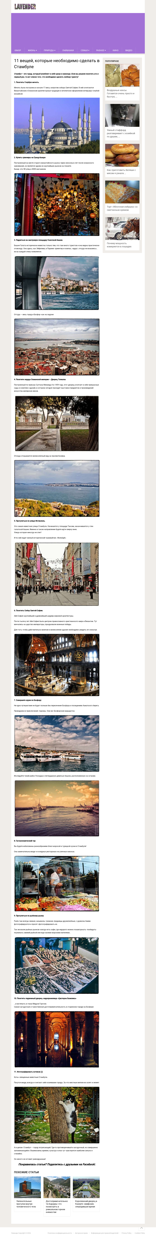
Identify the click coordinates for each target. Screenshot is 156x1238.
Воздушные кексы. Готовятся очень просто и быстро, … (120, 93)
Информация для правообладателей (104, 1233)
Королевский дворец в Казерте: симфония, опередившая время (86, 1204)
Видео (128, 50)
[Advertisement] (78, 30)
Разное (100, 50)
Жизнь (31, 50)
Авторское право (81, 1233)
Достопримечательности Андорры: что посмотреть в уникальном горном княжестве (57, 1206)
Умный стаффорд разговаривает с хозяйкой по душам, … (121, 133)
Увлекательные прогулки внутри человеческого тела (26, 1204)
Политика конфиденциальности (60, 1233)
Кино (115, 50)
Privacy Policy (126, 1233)
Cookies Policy (140, 1233)
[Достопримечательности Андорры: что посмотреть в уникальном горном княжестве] (57, 1187)
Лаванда (14, 1233)
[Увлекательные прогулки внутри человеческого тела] (27, 1187)
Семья (84, 50)
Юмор (18, 50)
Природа (49, 50)
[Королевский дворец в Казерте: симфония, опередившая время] (86, 1187)
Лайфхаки (68, 50)
